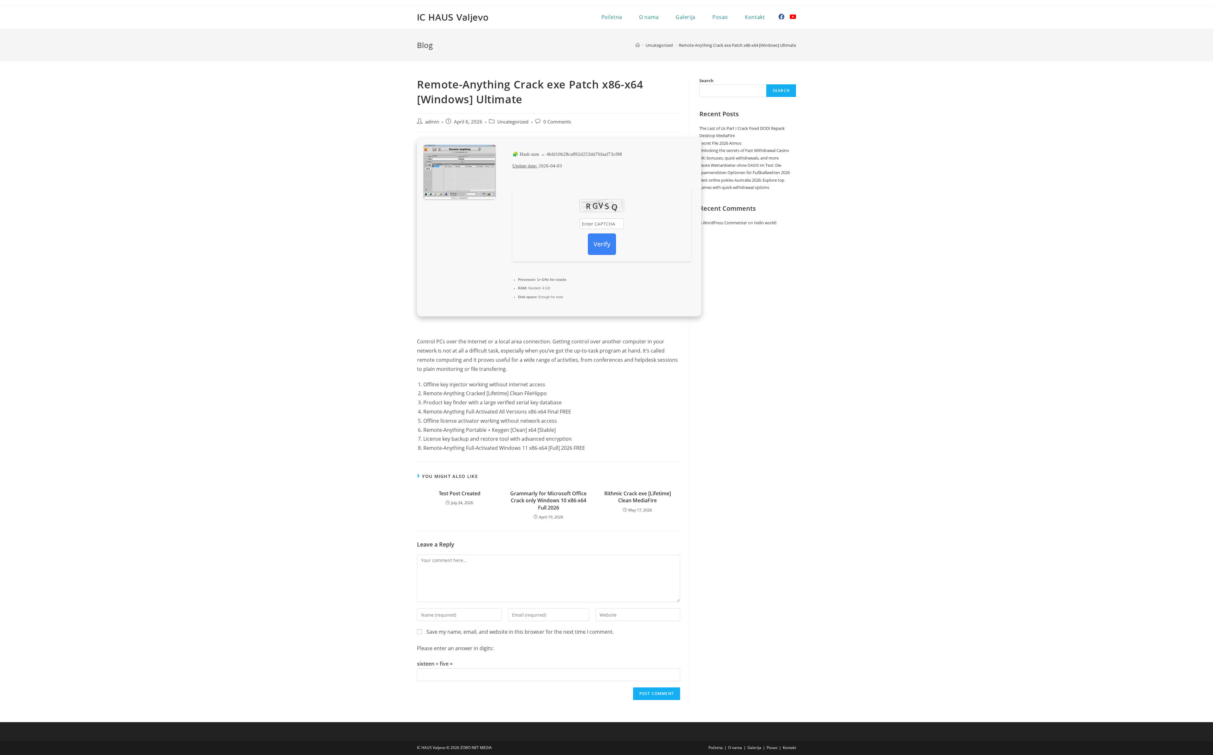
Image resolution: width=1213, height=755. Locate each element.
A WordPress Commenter (723, 223)
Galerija (754, 747)
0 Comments (557, 122)
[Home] (638, 45)
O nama (735, 747)
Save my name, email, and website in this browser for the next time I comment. (520, 631)
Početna (716, 747)
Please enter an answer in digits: (455, 648)
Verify (602, 244)
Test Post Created (459, 493)
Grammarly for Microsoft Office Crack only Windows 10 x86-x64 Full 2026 (548, 500)
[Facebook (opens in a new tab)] (781, 17)
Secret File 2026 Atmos (720, 143)
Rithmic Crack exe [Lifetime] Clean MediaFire (637, 497)
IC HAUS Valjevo (452, 16)
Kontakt (789, 747)
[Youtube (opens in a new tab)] (793, 17)
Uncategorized (512, 122)
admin (432, 122)
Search (706, 80)
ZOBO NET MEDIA (476, 747)
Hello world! (765, 223)
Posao (772, 747)
